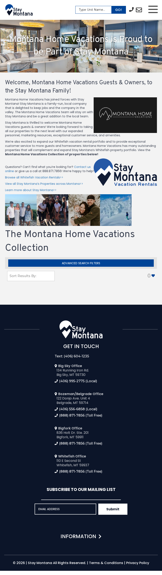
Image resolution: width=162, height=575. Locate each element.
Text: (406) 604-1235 (72, 356)
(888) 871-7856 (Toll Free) (80, 415)
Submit (112, 509)
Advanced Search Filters (81, 263)
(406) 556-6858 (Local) (78, 409)
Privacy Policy (137, 562)
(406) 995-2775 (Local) (78, 381)
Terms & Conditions (106, 562)
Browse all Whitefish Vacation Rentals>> (34, 177)
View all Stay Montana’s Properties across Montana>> (44, 184)
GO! (118, 9)
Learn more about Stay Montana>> (31, 190)
